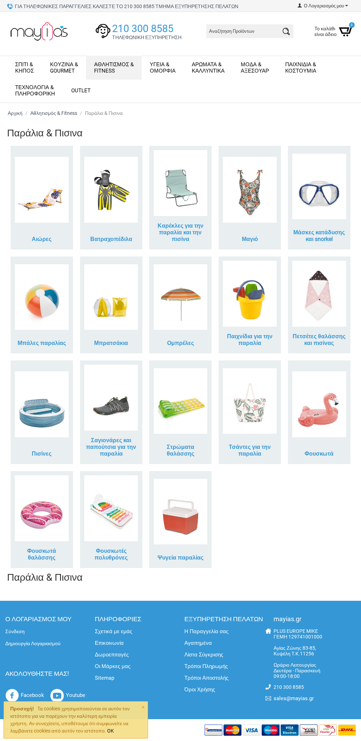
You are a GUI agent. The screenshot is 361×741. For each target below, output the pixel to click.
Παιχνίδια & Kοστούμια (300, 67)
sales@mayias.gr (294, 698)
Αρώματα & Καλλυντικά (208, 67)
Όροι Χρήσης (199, 689)
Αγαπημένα (198, 643)
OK (110, 731)
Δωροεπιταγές (112, 655)
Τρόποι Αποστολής (206, 678)
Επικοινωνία (109, 643)
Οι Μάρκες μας (112, 666)
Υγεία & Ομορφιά (163, 67)
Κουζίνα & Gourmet (64, 67)
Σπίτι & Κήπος (24, 67)
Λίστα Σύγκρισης (203, 655)
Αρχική (15, 113)
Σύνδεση (15, 631)
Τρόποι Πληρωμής (206, 666)
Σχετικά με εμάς (113, 631)
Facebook (32, 695)
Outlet (81, 90)
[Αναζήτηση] (286, 32)
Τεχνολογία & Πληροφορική (35, 90)
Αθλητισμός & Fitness (114, 67)
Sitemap (104, 678)
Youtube (75, 695)
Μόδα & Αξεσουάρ (255, 67)
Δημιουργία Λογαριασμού (33, 643)
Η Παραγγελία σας (206, 631)
